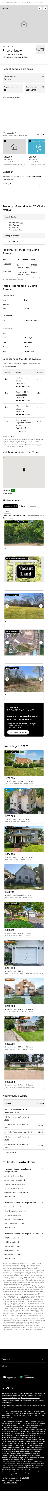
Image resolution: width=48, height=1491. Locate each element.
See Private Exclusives (18, 732)
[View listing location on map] (40, 49)
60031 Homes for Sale (12, 1242)
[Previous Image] (30, 146)
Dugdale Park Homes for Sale (14, 1184)
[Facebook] (8, 1387)
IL (12, 176)
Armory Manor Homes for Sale (15, 1180)
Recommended (11, 506)
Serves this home (23, 386)
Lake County (19, 176)
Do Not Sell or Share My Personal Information (17, 1393)
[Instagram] (4, 1387)
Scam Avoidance (18, 1395)
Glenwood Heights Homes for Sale (16, 1192)
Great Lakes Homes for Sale (14, 1223)
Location (33, 506)
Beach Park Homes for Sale (13, 1219)
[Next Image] (41, 606)
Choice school (21, 431)
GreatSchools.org (37, 439)
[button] (2, 2)
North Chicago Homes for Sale (15, 1211)
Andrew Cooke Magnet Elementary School (23, 422)
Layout (7, 511)
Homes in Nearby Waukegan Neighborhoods (18, 1170)
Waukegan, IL (19, 57)
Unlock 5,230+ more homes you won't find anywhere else (23, 718)
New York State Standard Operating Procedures (22, 1467)
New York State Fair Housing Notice (19, 1466)
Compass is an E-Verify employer (13, 1398)
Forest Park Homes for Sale (13, 1188)
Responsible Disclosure (33, 1395)
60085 (26, 57)
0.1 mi (39, 421)
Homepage (6, 176)
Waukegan (30, 176)
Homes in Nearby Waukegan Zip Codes (22, 1233)
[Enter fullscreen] (42, 186)
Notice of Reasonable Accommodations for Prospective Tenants (20, 1469)
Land (21, 223)
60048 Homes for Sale (12, 1250)
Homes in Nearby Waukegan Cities (20, 1202)
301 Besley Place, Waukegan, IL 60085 (18, 1132)
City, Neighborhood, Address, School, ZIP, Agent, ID (24, 2)
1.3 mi (39, 407)
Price (23, 506)
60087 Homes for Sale (12, 1238)
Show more (9, 1196)
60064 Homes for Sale (12, 1254)
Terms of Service (39, 1393)
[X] (13, 1387)
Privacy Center (7, 1395)
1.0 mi (39, 379)
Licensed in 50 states (10, 1483)
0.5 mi (39, 393)
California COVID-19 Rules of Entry (22, 1400)
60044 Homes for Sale (12, 1246)
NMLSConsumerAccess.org (11, 1480)
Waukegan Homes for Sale (13, 1207)
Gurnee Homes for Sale (12, 1215)
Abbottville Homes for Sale (13, 1176)
